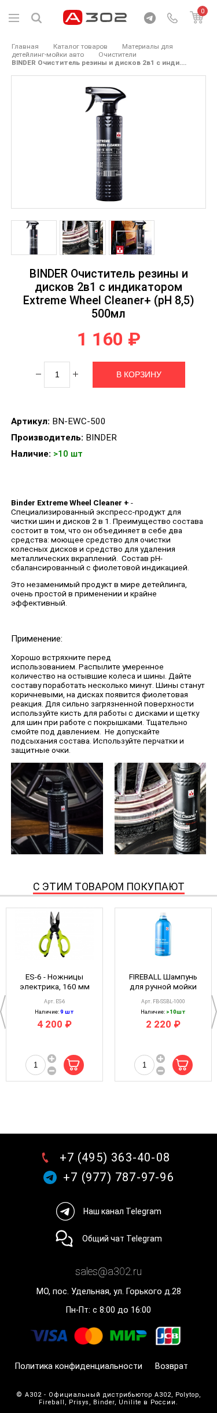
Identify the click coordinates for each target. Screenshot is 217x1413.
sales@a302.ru (108, 1271)
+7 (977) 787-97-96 (118, 1177)
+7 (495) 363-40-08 (115, 1157)
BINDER (101, 437)
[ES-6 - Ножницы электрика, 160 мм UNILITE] (54, 937)
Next (214, 1012)
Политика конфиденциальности (78, 1366)
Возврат (171, 1366)
